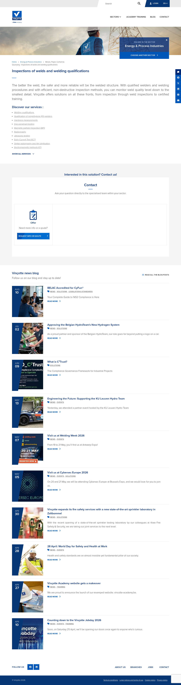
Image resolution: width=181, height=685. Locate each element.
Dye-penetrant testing (24, 124)
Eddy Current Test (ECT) (25, 139)
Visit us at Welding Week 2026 (65, 435)
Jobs (150, 667)
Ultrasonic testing (22, 136)
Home (14, 62)
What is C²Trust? (57, 361)
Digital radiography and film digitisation (32, 143)
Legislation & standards (81, 291)
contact (164, 17)
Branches (136, 667)
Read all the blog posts (157, 275)
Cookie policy (150, 680)
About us (120, 667)
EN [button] (164, 3)
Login (155, 3)
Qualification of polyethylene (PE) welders (33, 116)
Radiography (20, 132)
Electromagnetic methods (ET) (27, 147)
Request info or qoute (30, 236)
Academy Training (136, 17)
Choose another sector (143, 55)
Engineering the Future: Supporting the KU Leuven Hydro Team (86, 398)
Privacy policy (162, 680)
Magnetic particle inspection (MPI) (29, 128)
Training (61, 587)
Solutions (62, 291)
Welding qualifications (24, 112)
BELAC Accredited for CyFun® (65, 287)
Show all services (21, 154)
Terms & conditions (110, 680)
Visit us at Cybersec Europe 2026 (67, 472)
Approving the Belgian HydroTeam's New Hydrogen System (83, 324)
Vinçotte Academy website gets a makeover (74, 583)
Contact (164, 667)
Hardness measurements (26, 120)
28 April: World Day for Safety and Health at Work (77, 546)
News (52, 291)
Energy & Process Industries (31, 62)
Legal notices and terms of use (131, 680)
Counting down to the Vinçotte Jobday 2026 (74, 620)
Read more (52, 301)
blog (152, 17)
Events (60, 402)
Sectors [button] (114, 17)
